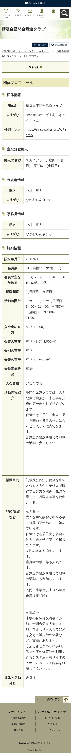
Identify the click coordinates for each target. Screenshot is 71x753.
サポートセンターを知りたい (52, 711)
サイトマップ (53, 730)
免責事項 (52, 724)
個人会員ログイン (42, 16)
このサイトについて (6, 16)
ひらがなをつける (37, 3)
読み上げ (42, 45)
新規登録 (18, 15)
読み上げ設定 (61, 45)
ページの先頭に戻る (48, 699)
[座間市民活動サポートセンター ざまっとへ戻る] (53, 11)
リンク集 (18, 730)
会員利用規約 (18, 724)
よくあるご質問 (52, 718)
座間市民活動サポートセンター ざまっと (25, 51)
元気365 (40, 750)
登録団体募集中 (18, 718)
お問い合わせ (30, 15)
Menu (33, 67)
